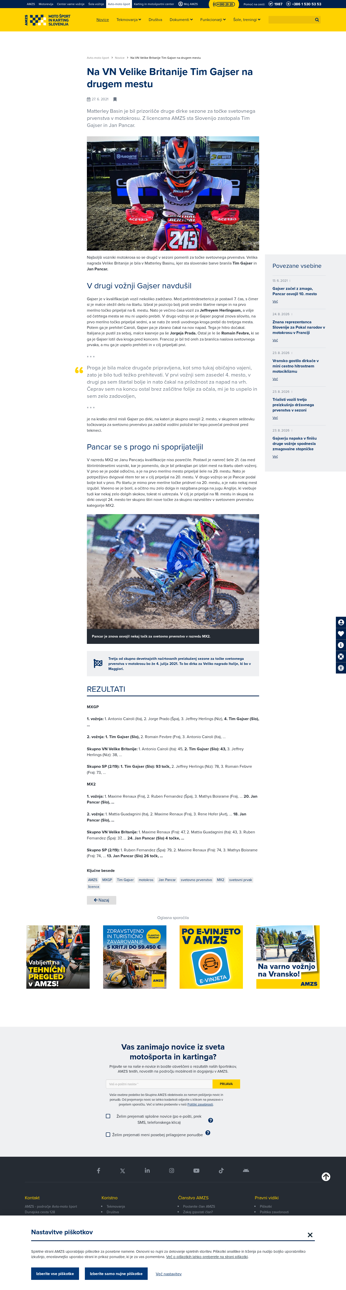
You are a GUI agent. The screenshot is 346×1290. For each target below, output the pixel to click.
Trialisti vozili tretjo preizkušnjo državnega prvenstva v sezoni (293, 405)
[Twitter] (122, 1171)
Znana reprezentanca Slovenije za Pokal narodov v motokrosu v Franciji (299, 327)
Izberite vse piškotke (55, 1274)
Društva (113, 1211)
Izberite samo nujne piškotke (116, 1274)
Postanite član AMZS (199, 1206)
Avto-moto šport (98, 58)
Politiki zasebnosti (200, 1104)
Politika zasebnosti (274, 1211)
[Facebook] (98, 1171)
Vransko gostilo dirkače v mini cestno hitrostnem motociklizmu (296, 366)
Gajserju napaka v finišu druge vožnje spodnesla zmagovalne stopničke (295, 443)
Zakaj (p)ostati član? (198, 1211)
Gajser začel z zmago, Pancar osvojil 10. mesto (295, 291)
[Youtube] (196, 1171)
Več (275, 301)
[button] (317, 19)
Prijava (226, 1083)
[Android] (246, 1171)
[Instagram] (171, 1171)
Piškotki (266, 1206)
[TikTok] (221, 1171)
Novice (120, 58)
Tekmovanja (116, 1206)
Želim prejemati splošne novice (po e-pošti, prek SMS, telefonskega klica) (159, 1119)
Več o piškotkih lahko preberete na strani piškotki (207, 1256)
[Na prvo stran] (47, 20)
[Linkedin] (147, 1171)
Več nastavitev (169, 1274)
